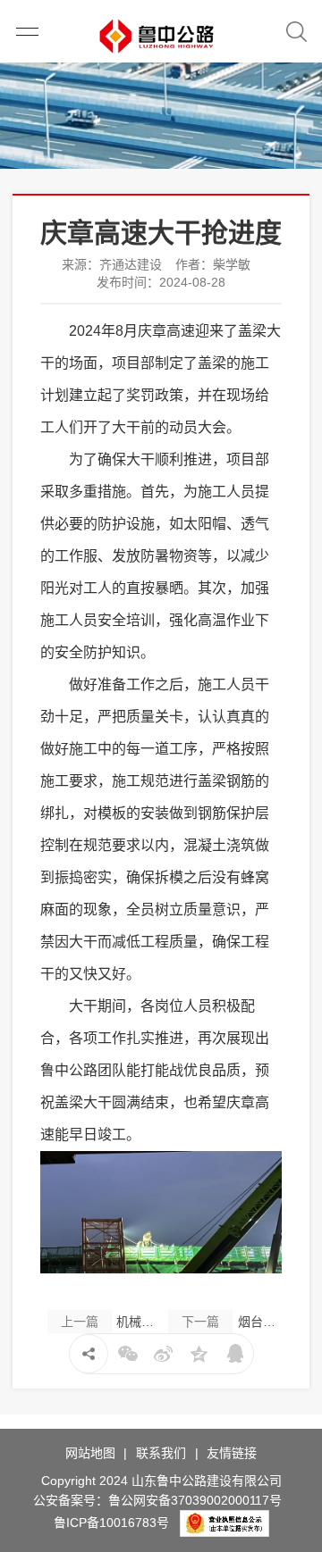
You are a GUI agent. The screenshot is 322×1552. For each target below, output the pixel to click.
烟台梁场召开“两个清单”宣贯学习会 (232, 1321)
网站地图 (90, 1453)
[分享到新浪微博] (164, 1353)
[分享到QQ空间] (199, 1353)
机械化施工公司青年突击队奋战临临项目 (111, 1321)
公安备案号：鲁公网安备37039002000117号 (157, 1500)
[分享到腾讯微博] (235, 1353)
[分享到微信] (128, 1353)
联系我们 (161, 1453)
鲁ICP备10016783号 (111, 1522)
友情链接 (232, 1453)
